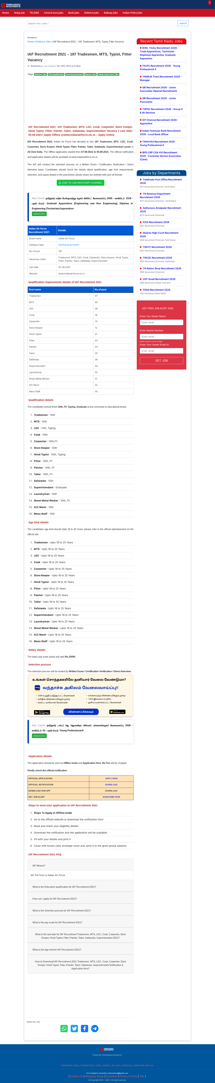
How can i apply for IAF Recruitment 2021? (54, 898)
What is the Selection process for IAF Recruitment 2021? (61, 910)
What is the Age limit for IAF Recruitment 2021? (56, 949)
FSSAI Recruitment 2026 (155, 291)
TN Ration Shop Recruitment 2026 (160, 270)
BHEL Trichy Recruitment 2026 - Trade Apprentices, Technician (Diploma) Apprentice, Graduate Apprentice (159, 53)
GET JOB (161, 360)
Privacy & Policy (128, 1076)
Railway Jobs (111, 12)
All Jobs (116, 1065)
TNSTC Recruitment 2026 (156, 249)
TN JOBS (34, 12)
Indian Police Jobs (132, 12)
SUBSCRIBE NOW (111, 797)
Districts (127, 1065)
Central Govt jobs (53, 12)
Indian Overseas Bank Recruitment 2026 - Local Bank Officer (160, 132)
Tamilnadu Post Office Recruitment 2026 (161, 183)
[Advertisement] (80, 101)
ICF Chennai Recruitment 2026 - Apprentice (159, 121)
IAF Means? (38, 865)
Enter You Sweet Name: (153, 316)
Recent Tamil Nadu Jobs (161, 41)
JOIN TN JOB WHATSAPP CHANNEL (81, 182)
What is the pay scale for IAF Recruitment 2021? (57, 922)
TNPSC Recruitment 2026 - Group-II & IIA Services (161, 111)
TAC (142, 1076)
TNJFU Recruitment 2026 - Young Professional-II (160, 67)
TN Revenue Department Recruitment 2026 (158, 197)
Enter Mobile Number (151, 330)
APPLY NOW (111, 778)
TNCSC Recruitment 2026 (157, 259)
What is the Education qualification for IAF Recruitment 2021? (64, 887)
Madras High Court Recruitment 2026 (159, 236)
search (183, 23)
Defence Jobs (91, 12)
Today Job (19, 12)
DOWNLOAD (111, 784)
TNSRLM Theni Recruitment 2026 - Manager (161, 78)
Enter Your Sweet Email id (154, 344)
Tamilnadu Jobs (70, 1065)
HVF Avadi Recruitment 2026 (157, 281)
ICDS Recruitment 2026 (154, 224)
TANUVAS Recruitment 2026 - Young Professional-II (158, 143)
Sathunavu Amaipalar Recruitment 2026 (160, 211)
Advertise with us (143, 1065)
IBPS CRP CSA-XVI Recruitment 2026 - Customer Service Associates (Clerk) (160, 156)
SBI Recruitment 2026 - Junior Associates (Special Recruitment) (158, 89)
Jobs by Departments (161, 173)
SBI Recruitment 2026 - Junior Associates (158, 100)
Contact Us (76, 1076)
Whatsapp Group (94, 1076)
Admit (106, 1065)
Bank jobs (73, 12)
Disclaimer (111, 1076)
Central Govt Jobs (91, 1065)
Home (5, 12)
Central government (68, 244)
